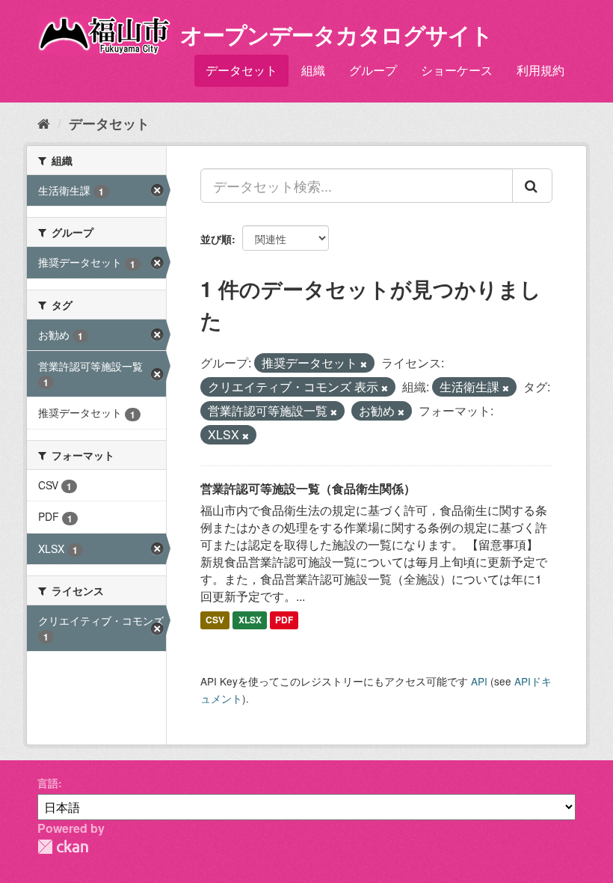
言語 (47, 782)
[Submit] (532, 185)
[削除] (363, 364)
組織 (313, 70)
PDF (284, 619)
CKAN (62, 847)
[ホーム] (43, 122)
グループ (373, 70)
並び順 (216, 238)
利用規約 (540, 70)
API (479, 680)
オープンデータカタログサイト (336, 34)
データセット (241, 70)
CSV (215, 619)
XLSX (250, 619)
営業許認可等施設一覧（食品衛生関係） (308, 488)
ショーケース (457, 70)
